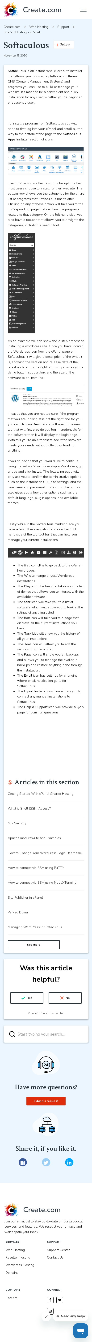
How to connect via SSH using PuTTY (36, 868)
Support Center (58, 1250)
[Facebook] (23, 1162)
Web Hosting (39, 27)
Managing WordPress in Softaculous (35, 927)
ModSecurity (17, 823)
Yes (30, 998)
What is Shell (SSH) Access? (29, 808)
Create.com (12, 27)
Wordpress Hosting (19, 1265)
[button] (83, 10)
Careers (11, 1298)
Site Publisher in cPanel (25, 897)
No (68, 998)
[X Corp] (46, 1162)
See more (34, 944)
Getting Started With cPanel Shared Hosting (40, 794)
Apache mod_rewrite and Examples (34, 838)
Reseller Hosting (17, 1257)
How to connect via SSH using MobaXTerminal (42, 882)
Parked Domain (19, 912)
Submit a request (46, 1101)
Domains (11, 1272)
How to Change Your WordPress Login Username (45, 853)
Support (63, 27)
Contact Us (55, 1257)
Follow (65, 44)
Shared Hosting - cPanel (22, 32)
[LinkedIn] (69, 1162)
